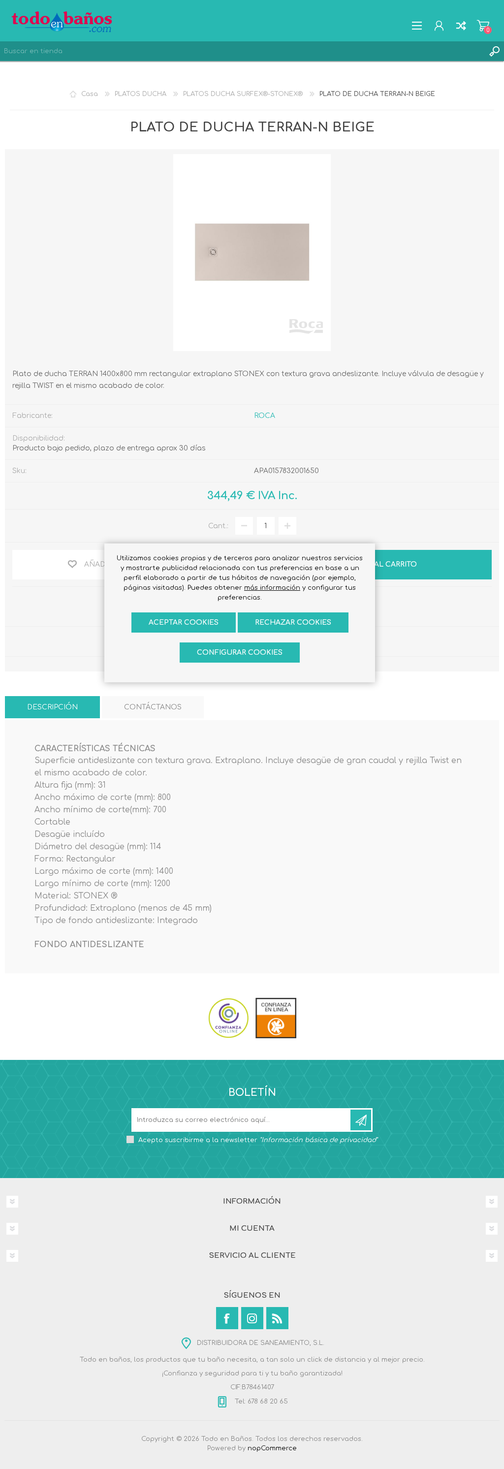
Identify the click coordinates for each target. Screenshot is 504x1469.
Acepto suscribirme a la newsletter (258, 1140)
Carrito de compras (483, 25)
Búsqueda (494, 51)
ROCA (264, 415)
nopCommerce (272, 1448)
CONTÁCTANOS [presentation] (153, 707)
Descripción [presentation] (52, 707)
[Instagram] (252, 1318)
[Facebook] (227, 1318)
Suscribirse (360, 1120)
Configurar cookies (240, 652)
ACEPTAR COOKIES (184, 622)
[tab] (52, 707)
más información (272, 587)
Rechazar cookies (293, 622)
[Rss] (277, 1318)
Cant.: (218, 526)
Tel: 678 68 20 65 (260, 1401)
